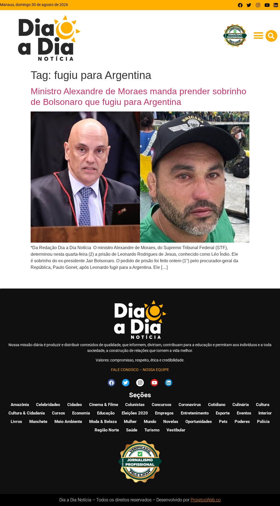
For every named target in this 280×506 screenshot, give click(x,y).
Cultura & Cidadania (26, 413)
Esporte (223, 413)
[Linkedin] (276, 5)
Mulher (130, 421)
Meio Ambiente (68, 421)
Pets (223, 421)
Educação (106, 413)
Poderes (242, 421)
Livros (16, 421)
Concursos (161, 404)
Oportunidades (198, 421)
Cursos (58, 413)
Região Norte (107, 430)
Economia (81, 413)
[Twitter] (249, 5)
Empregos (164, 413)
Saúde (131, 430)
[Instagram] (258, 5)
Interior (265, 413)
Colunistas (135, 404)
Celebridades (48, 404)
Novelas (170, 421)
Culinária (240, 404)
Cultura (262, 404)
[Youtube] (267, 5)
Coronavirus (190, 404)
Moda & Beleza (103, 421)
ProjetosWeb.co (206, 499)
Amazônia (20, 404)
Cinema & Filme (103, 404)
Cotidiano (216, 404)
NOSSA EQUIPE (156, 369)
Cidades (74, 404)
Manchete (38, 421)
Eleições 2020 (135, 413)
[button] (258, 35)
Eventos (244, 413)
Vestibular (176, 430)
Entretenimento (195, 413)
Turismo (151, 430)
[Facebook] (240, 5)
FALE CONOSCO (125, 369)
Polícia (263, 421)
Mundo (150, 421)
